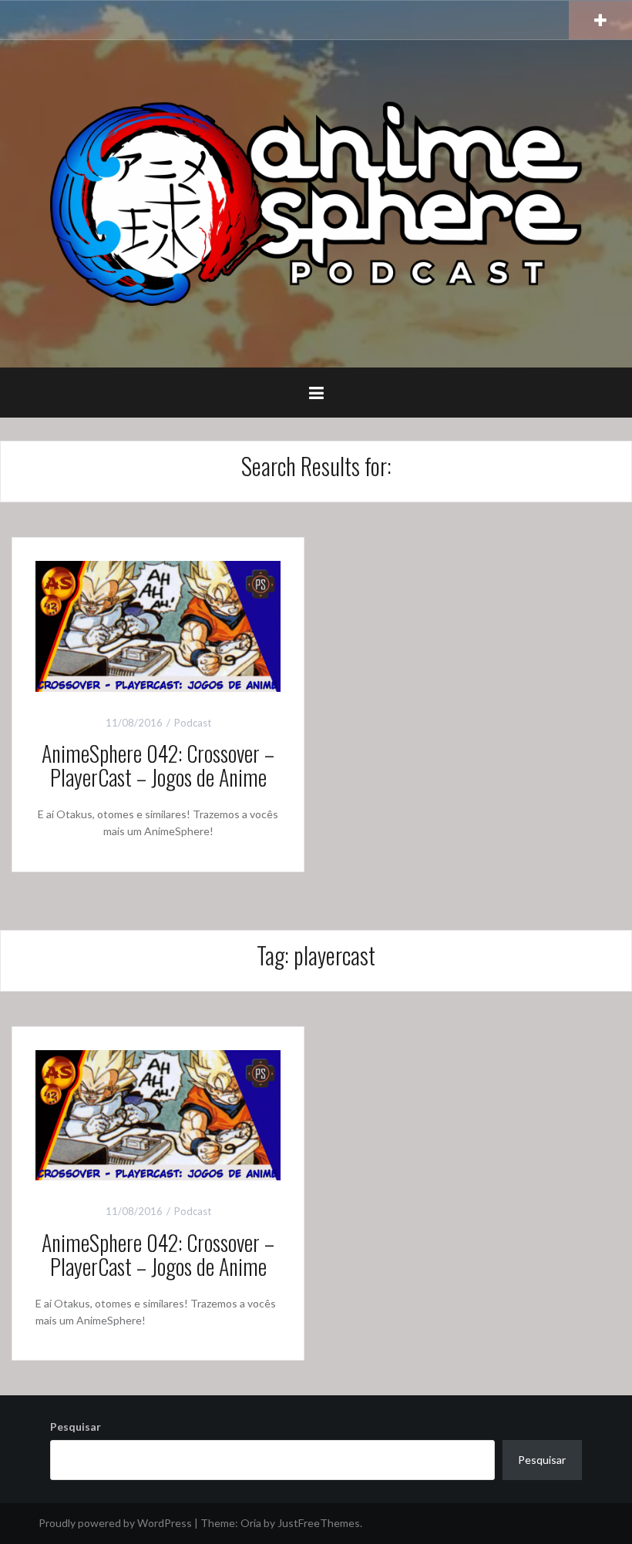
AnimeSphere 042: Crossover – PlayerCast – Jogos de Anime (158, 765)
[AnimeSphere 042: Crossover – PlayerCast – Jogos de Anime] (158, 624)
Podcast (192, 723)
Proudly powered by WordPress (115, 1522)
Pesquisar (75, 1426)
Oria (250, 1522)
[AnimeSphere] (316, 202)
